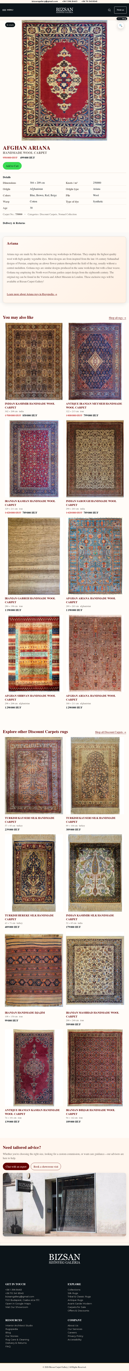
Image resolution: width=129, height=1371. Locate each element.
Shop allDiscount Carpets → (110, 732)
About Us (73, 1325)
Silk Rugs (73, 1293)
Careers (72, 1332)
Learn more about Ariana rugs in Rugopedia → (32, 294)
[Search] (109, 10)
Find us (120, 10)
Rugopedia (11, 1329)
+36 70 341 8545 (89, 1)
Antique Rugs (75, 1300)
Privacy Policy (75, 1336)
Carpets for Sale (77, 1307)
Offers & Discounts (78, 1310)
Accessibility (74, 1339)
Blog (8, 1332)
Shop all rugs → (117, 317)
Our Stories (11, 1336)
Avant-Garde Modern (80, 1303)
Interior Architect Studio (19, 1325)
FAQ (8, 1346)
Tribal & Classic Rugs (79, 1296)
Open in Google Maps (18, 1303)
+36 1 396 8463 (69, 1)
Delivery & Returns (14, 223)
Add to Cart (12, 166)
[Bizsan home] (64, 10)
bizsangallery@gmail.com (45, 1)
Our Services (75, 1329)
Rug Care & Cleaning (17, 1339)
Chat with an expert (16, 1166)
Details (7, 177)
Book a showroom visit (46, 1166)
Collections (74, 1289)
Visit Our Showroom (16, 1307)
